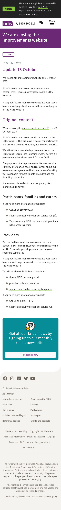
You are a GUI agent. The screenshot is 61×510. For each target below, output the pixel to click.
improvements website (34, 128)
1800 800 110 (27, 23)
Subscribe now (39, 354)
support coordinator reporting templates (30, 289)
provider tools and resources (24, 283)
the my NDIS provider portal (24, 277)
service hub (47, 215)
